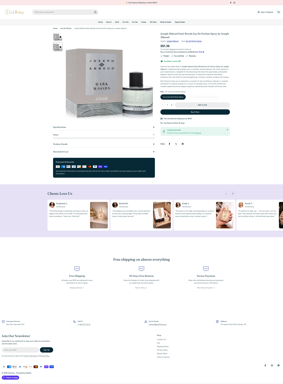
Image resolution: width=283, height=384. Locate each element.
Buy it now (195, 112)
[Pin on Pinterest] (182, 144)
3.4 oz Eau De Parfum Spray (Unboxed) (203, 98)
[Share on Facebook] (169, 144)
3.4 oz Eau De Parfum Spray (173, 97)
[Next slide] (232, 193)
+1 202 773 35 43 (83, 324)
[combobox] (65, 12)
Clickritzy (11, 373)
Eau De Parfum (65, 28)
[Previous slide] (226, 193)
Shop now (198, 133)
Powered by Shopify (23, 373)
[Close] (227, 130)
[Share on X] (176, 144)
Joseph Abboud (173, 41)
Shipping (172, 49)
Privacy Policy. (45, 356)
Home (55, 28)
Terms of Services (30, 356)
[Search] (95, 12)
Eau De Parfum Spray (194, 41)
